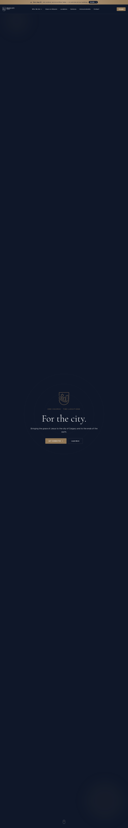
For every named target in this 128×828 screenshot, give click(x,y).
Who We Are (36, 9)
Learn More (75, 441)
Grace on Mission (51, 9)
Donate (121, 9)
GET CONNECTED (54, 441)
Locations (63, 9)
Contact (96, 9)
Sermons (73, 9)
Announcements (85, 9)
